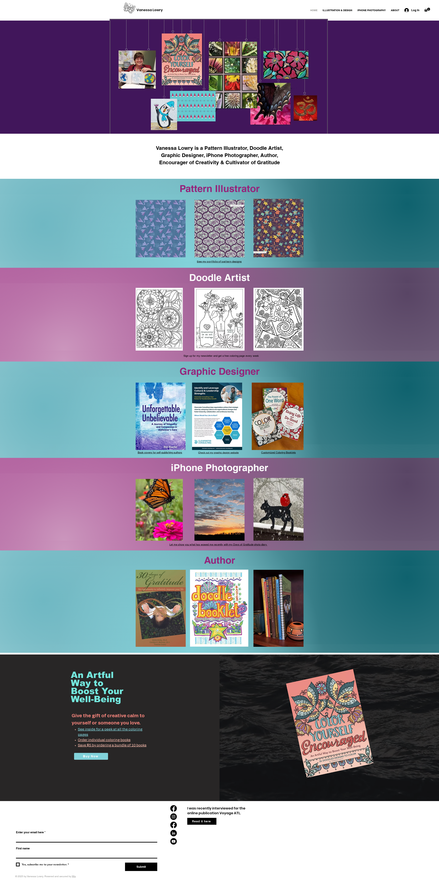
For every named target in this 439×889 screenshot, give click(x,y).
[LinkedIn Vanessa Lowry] (173, 833)
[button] (427, 10)
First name (23, 848)
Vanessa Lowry (150, 10)
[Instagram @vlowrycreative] (173, 816)
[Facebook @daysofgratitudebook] (173, 808)
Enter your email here (30, 832)
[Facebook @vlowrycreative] (173, 825)
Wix (74, 876)
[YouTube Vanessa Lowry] (173, 841)
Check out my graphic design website (218, 452)
